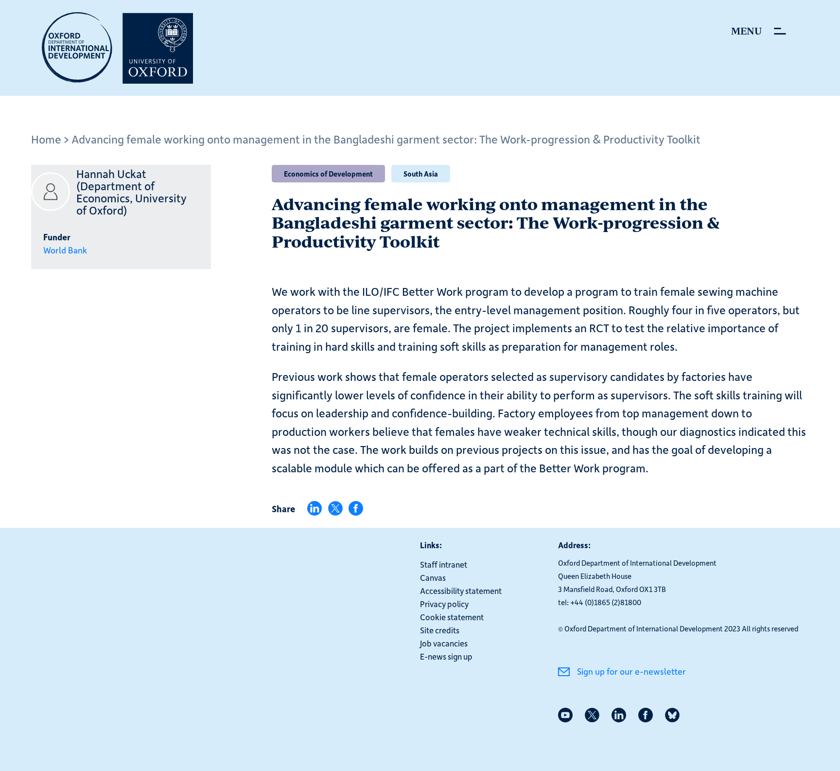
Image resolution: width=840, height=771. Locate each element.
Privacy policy (444, 603)
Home (46, 138)
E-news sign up (446, 656)
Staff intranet (443, 564)
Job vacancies (444, 643)
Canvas (433, 577)
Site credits (439, 630)
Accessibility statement (461, 590)
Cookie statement (452, 616)
